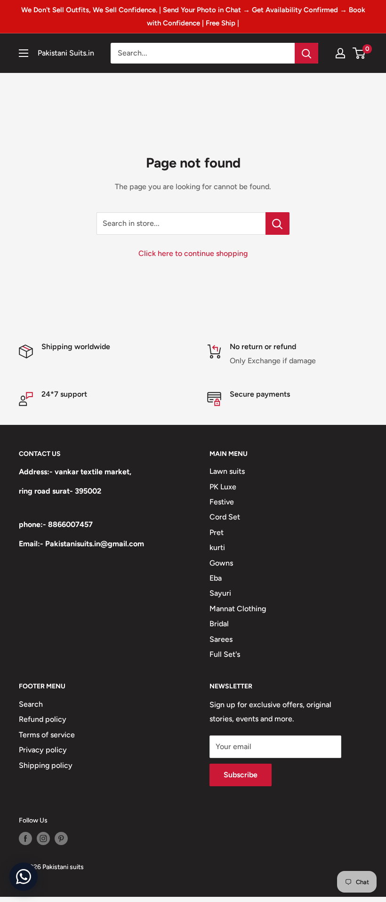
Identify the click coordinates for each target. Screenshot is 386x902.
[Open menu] (23, 53)
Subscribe (240, 774)
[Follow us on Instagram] (43, 838)
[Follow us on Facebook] (25, 838)
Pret (216, 532)
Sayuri (220, 593)
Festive (221, 501)
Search (31, 704)
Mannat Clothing (237, 608)
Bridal (219, 623)
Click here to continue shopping (193, 253)
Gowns (221, 563)
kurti (217, 547)
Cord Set (224, 516)
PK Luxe (222, 486)
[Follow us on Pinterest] (61, 838)
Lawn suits (227, 471)
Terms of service (47, 734)
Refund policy (42, 719)
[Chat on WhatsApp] (23, 876)
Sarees (221, 639)
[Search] (306, 53)
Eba (215, 578)
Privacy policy (43, 749)
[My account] (340, 53)
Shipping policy (45, 765)
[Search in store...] (277, 223)
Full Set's (224, 654)
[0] (359, 53)
